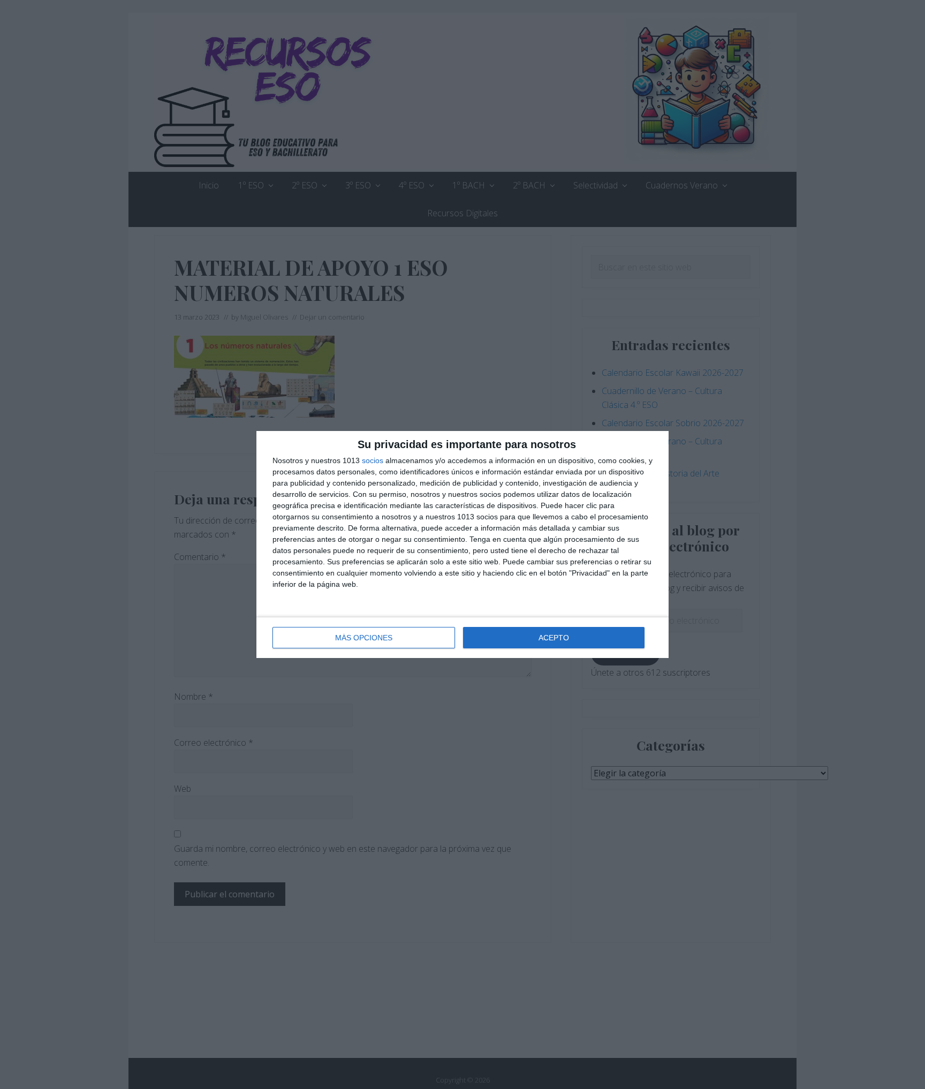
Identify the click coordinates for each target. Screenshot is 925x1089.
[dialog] (462, 544)
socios (372, 460)
